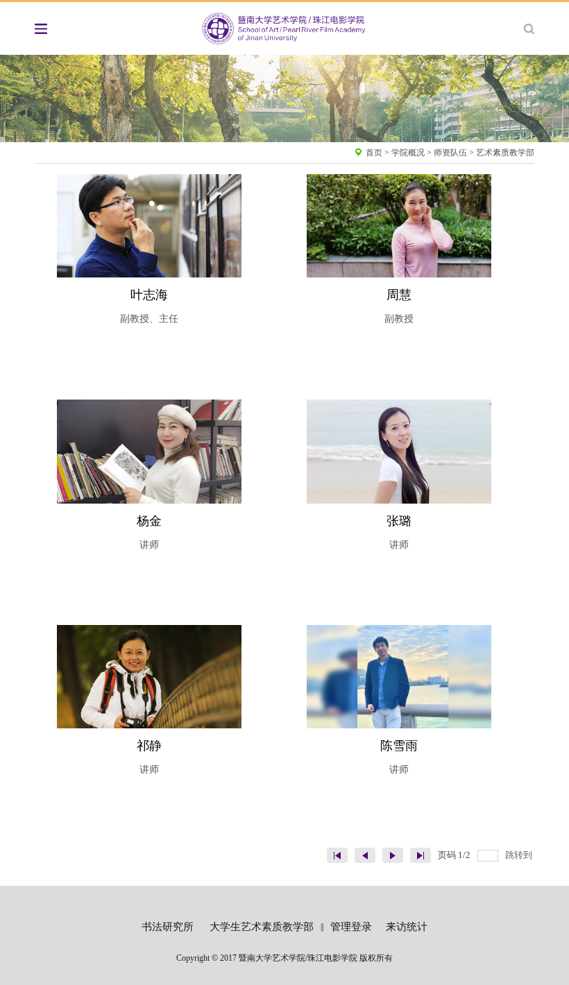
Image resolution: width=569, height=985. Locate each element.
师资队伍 (450, 152)
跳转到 (519, 855)
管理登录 (351, 926)
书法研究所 (168, 926)
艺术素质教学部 (505, 152)
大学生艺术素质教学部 (262, 926)
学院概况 (408, 152)
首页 (374, 152)
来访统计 (406, 926)
